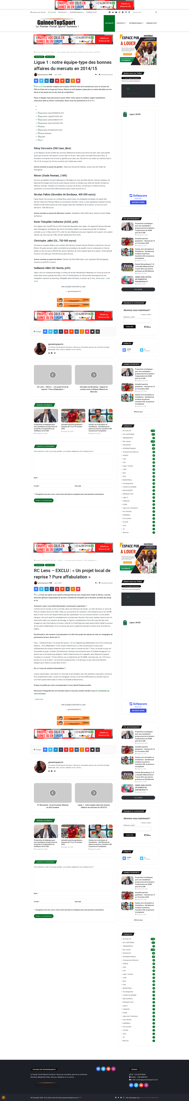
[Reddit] (62, 81)
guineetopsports (43, 74)
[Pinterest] (57, 81)
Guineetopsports (132, 93)
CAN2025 (126, 501)
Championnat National (130, 452)
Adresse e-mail (129, 317)
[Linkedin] (46, 81)
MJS (124, 473)
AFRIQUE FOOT (91, 12)
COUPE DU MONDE (129, 487)
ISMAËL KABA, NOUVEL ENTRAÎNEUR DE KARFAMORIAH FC (143, 279)
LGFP (125, 469)
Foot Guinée (127, 518)
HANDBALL (127, 515)
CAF (124, 462)
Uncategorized (128, 483)
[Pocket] (78, 81)
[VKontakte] (67, 81)
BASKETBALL (127, 480)
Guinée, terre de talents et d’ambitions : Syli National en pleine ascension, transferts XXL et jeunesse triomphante (144, 253)
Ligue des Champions (130, 508)
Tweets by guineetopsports (130, 81)
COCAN (125, 522)
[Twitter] (41, 81)
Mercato (126, 532)
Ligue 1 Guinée (128, 466)
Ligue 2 (125, 497)
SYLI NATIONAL (129, 434)
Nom (36, 478)
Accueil (38, 52)
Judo (124, 525)
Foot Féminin (127, 511)
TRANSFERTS (128, 438)
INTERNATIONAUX (76, 12)
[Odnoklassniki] (73, 81)
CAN (124, 459)
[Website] (49, 353)
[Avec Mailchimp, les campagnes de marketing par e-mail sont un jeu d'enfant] (147, 328)
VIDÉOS (125, 455)
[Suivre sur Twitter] (49, 74)
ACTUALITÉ (52, 12)
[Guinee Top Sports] (57, 23)
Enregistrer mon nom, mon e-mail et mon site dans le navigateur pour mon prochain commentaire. (70, 494)
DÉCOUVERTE (128, 490)
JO (124, 529)
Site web (78, 486)
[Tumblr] (52, 81)
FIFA (124, 476)
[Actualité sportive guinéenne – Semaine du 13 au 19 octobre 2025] (73, 415)
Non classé (50, 57)
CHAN (125, 504)
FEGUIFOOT (62, 12)
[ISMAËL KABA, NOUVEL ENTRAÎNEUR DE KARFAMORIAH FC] (127, 280)
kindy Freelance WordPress (149, 1097)
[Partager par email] (92, 331)
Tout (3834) (138, 289)
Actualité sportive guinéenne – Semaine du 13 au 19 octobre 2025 (72, 427)
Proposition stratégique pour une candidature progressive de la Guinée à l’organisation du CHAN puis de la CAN (144, 228)
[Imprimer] (97, 331)
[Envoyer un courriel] (51, 74)
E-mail (37, 486)
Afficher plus (138, 412)
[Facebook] (36, 81)
